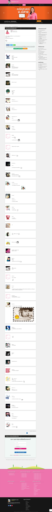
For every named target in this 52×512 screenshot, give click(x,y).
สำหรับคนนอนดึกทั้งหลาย (42, 40)
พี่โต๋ (12, 30)
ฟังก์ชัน (35, 484)
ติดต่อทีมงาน (27, 507)
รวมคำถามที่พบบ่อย (28, 506)
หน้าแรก (27, 501)
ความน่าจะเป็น (35, 485)
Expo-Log (35, 487)
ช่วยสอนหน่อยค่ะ (41, 56)
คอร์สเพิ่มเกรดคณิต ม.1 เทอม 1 (37, 473)
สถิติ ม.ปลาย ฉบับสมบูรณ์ (37, 489)
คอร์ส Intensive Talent (23, 487)
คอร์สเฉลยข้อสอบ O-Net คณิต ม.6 (25, 488)
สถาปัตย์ (14, 459)
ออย (7, 408)
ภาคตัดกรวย (35, 486)
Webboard (10, 26)
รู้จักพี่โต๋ (27, 503)
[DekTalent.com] (9, 2)
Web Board (27, 508)
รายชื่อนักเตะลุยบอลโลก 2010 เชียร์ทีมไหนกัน (42, 43)
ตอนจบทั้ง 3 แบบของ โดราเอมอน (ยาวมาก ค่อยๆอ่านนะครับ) (43, 34)
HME (7, 138)
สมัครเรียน (39, 21)
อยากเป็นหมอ (23, 459)
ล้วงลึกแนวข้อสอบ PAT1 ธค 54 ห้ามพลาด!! (42, 36)
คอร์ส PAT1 (22, 489)
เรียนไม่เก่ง (40, 31)
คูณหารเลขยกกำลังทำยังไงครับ (42, 49)
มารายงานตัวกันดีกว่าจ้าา (15, 26)
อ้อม (7, 364)
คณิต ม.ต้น (15, 48)
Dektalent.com (6, 26)
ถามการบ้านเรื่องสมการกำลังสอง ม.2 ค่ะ (43, 55)
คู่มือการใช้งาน (27, 509)
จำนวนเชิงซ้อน (36, 491)
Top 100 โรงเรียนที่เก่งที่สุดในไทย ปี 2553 (43, 32)
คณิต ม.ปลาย (20, 48)
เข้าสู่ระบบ (20, 448)
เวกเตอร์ (35, 492)
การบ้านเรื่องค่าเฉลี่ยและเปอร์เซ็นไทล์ (43, 69)
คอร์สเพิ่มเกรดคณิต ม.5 (24, 484)
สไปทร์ (7, 166)
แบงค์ (7, 198)
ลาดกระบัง (17, 459)
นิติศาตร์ (11, 459)
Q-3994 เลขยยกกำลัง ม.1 (42, 51)
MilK (7, 111)
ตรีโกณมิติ (35, 488)
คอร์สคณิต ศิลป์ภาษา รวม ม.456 (25, 486)
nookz (7, 261)
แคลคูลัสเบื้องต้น (36, 490)
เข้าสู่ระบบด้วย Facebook (21, 452)
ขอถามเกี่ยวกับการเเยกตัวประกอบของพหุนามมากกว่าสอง (43, 58)
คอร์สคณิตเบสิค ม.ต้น (11, 473)
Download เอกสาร (28, 505)
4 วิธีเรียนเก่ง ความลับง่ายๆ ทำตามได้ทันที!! (42, 38)
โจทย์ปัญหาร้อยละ (41, 53)
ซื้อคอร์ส (25, 48)
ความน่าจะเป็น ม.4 (41, 48)
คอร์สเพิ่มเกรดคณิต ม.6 (24, 485)
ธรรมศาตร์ (8, 459)
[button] (4, 13)
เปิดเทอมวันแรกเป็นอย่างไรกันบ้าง (43, 39)
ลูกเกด (7, 149)
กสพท (29, 459)
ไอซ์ (7, 185)
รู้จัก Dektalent (27, 502)
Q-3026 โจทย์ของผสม (41, 52)
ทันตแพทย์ (20, 459)
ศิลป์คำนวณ (26, 459)
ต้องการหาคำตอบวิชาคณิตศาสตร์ (43, 59)
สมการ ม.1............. (41, 50)
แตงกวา (8, 119)
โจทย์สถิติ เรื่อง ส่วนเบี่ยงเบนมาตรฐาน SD (42, 67)
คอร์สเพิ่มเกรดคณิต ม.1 (24, 473)
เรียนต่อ (34, 459)
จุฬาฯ (31, 459)
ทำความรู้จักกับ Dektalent (40, 22)
